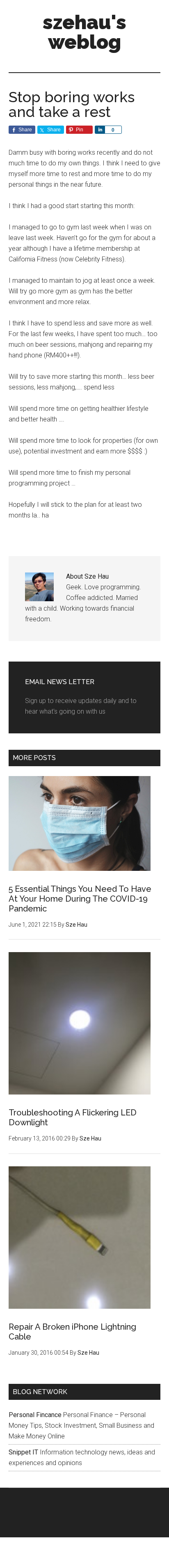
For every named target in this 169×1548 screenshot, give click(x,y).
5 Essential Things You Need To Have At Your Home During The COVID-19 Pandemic (80, 899)
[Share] (100, 130)
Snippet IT (23, 1452)
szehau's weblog (84, 32)
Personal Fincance (35, 1415)
